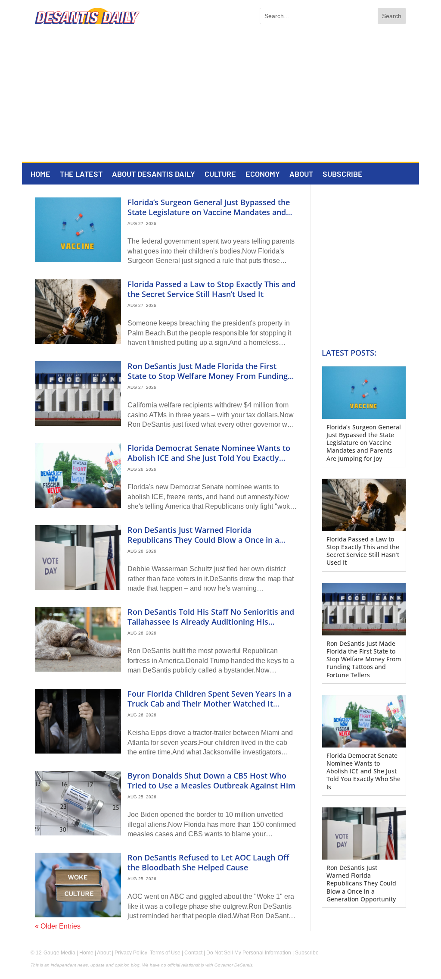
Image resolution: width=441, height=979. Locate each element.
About (301, 174)
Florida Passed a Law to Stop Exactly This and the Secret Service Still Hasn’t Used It (211, 289)
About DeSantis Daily (153, 174)
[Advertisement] (220, 97)
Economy (262, 174)
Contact (193, 953)
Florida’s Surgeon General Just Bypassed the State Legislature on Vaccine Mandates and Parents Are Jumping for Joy (208, 212)
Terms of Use (165, 953)
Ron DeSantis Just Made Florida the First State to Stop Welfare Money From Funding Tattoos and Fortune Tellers (207, 376)
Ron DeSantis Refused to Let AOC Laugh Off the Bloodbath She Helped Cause (208, 862)
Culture (220, 174)
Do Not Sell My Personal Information (248, 953)
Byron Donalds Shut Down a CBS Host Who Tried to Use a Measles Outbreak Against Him (211, 780)
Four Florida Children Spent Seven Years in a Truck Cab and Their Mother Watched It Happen (209, 703)
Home (40, 174)
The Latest (81, 174)
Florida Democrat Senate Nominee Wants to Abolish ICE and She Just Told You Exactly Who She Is (208, 458)
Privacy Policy (131, 953)
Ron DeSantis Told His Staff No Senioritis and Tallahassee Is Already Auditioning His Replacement (210, 622)
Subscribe (343, 174)
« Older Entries (58, 926)
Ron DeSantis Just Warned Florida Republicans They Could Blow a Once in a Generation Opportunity (203, 540)
